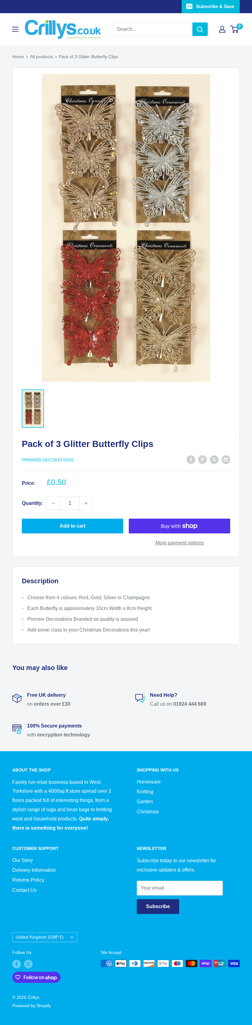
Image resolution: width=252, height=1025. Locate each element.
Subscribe (158, 906)
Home (18, 56)
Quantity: (32, 503)
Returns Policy (28, 880)
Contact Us (24, 890)
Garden (145, 801)
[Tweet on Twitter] (214, 459)
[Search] (200, 29)
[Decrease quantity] (53, 503)
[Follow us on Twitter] (28, 964)
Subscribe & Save (215, 6)
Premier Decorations (47, 459)
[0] (234, 29)
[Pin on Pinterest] (202, 459)
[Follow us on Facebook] (16, 964)
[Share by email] (226, 459)
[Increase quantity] (86, 503)
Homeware (149, 781)
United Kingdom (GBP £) (40, 937)
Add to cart (72, 525)
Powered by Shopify (31, 1005)
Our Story (22, 860)
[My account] (222, 29)
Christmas (148, 811)
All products (41, 56)
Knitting (145, 791)
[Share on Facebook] (191, 459)
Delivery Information (34, 870)
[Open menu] (15, 29)
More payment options (180, 542)
